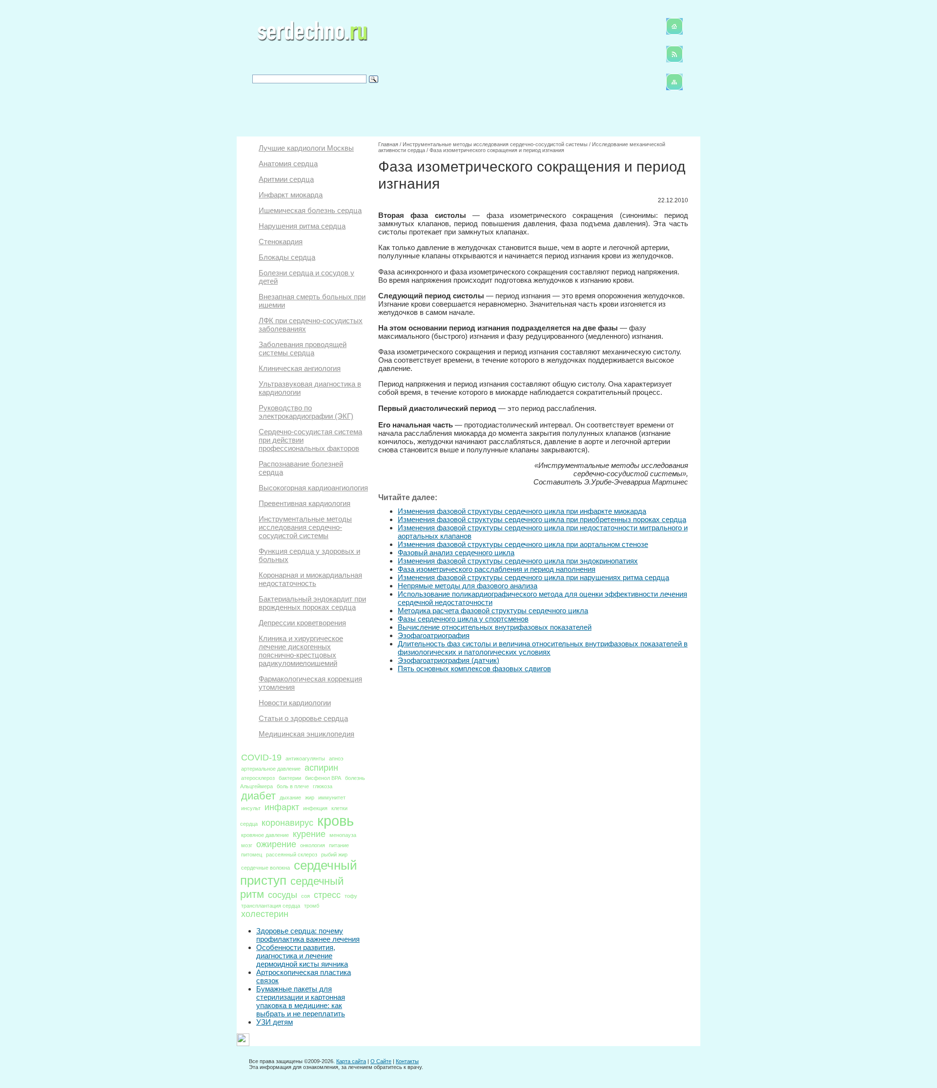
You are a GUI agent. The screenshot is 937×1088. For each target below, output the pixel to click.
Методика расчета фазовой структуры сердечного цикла (493, 610)
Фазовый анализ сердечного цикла (456, 552)
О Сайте (380, 1061)
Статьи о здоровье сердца (303, 718)
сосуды (282, 895)
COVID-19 (261, 757)
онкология (312, 845)
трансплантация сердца (270, 906)
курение (309, 834)
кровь (335, 821)
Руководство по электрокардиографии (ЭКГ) (306, 412)
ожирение (276, 844)
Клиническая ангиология (300, 368)
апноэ (336, 758)
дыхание (290, 797)
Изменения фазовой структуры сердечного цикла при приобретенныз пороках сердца (542, 519)
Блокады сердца (287, 257)
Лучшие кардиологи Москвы (306, 148)
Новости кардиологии (295, 703)
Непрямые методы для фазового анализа (467, 586)
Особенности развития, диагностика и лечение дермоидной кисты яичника (302, 955)
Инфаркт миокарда (291, 195)
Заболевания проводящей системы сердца (302, 348)
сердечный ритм (292, 887)
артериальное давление (271, 769)
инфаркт (282, 807)
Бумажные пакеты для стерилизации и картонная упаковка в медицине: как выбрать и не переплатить (300, 1001)
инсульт (251, 808)
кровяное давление (265, 835)
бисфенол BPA (323, 778)
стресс (327, 895)
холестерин (264, 914)
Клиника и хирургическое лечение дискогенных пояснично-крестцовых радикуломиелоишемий (301, 650)
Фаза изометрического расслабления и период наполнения (496, 569)
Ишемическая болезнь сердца (310, 210)
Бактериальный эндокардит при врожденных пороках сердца (312, 603)
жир (309, 797)
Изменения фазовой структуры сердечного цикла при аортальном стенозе (523, 544)
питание (339, 845)
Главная (388, 144)
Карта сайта (351, 1061)
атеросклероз (258, 778)
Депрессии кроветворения (302, 623)
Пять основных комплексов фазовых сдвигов (474, 668)
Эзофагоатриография (433, 635)
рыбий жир (334, 854)
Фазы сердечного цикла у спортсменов (463, 619)
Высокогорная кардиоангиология (313, 488)
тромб (311, 906)
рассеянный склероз (291, 854)
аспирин (321, 768)
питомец (251, 854)
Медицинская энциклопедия (306, 734)
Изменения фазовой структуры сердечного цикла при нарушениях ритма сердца (533, 577)
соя (305, 896)
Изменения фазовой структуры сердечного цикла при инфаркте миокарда (522, 511)
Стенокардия (281, 241)
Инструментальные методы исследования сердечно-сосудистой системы (305, 527)
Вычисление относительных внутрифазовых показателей (494, 627)
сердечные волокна (265, 868)
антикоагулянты (305, 758)
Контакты (407, 1061)
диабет (258, 796)
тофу (351, 896)
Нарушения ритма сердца (302, 226)
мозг (246, 845)
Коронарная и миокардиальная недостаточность (310, 579)
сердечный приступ (298, 873)
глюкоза (322, 786)
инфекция (315, 808)
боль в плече (293, 786)
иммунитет (332, 797)
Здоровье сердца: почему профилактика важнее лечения (308, 935)
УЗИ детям (274, 1022)
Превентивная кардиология (304, 503)
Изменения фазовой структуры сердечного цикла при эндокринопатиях (518, 561)
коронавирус (287, 823)
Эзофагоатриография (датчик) (448, 660)
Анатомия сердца (288, 163)
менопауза (342, 835)
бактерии (290, 778)
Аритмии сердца (286, 179)
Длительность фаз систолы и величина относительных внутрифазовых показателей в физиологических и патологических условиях (543, 648)
